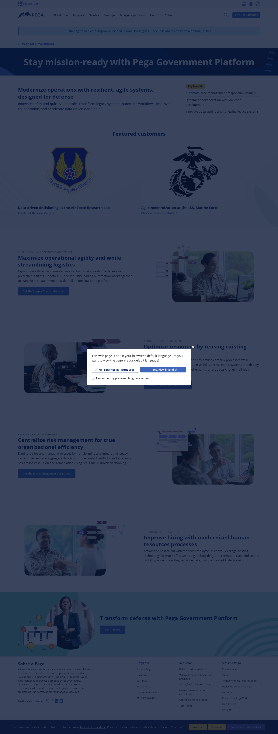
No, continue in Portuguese (116, 370)
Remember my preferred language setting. (123, 378)
